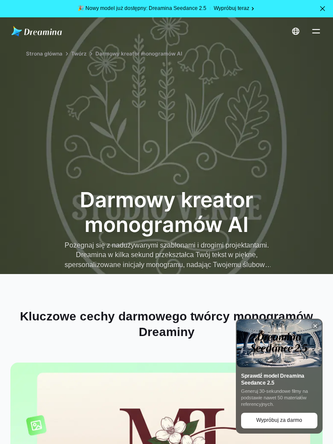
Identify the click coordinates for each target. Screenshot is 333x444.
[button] (322, 8)
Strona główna (44, 53)
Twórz (79, 53)
